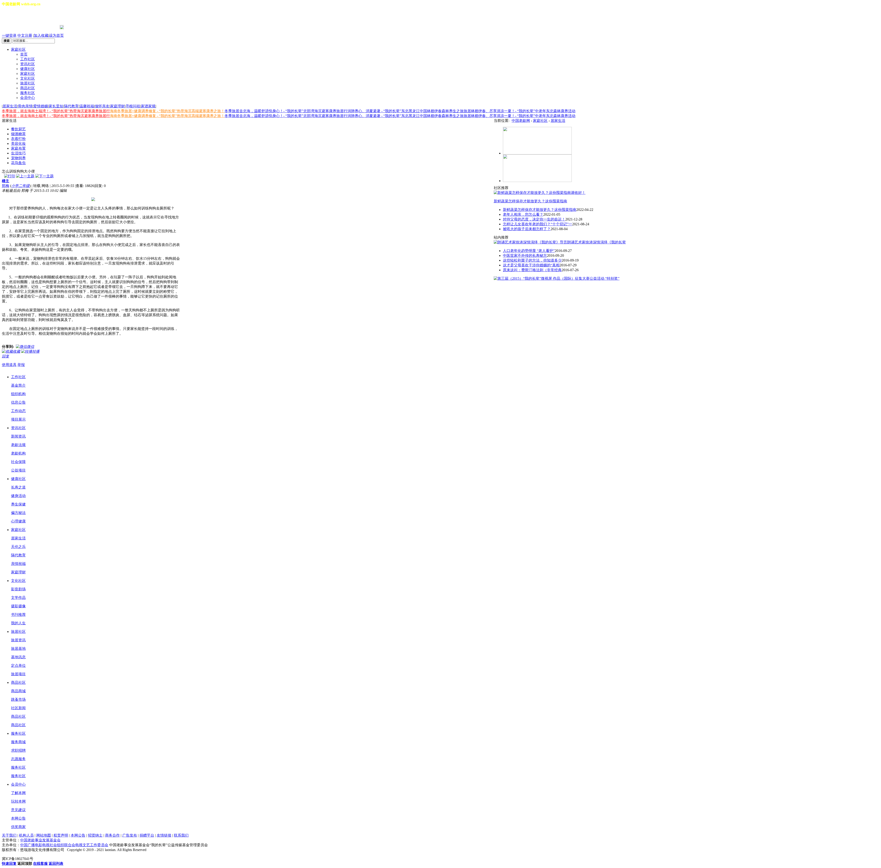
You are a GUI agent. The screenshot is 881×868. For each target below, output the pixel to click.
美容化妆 (18, 143)
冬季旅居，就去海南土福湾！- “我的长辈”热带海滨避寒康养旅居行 (56, 111)
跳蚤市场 (18, 699)
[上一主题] (25, 176)
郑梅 (5, 186)
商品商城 (18, 691)
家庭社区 (18, 49)
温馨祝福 (86, 106)
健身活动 (18, 496)
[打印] (9, 176)
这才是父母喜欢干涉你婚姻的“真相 (531, 265)
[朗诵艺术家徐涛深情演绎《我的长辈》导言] (530, 242)
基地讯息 (18, 657)
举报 (21, 365)
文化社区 (27, 78)
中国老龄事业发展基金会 (40, 840)
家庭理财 (117, 106)
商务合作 (112, 835)
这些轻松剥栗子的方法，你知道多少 (532, 260)
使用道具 (9, 365)
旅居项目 (18, 674)
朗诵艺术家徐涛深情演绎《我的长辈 (596, 242)
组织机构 (18, 394)
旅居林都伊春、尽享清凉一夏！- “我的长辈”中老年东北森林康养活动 (519, 111)
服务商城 (18, 742)
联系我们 (181, 835)
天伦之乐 (18, 547)
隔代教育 (71, 106)
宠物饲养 (18, 158)
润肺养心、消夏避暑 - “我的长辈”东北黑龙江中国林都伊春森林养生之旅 (405, 111)
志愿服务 (18, 759)
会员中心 (27, 98)
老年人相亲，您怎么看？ (523, 214)
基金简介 (18, 385)
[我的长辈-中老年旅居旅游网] (537, 181)
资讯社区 (27, 64)
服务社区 (27, 93)
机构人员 (26, 835)
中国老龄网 (521, 121)
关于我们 (9, 835)
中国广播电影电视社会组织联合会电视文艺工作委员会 (64, 845)
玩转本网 (18, 801)
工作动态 (18, 411)
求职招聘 (18, 750)
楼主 (5, 181)
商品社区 (27, 88)
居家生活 (10, 106)
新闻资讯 (18, 436)
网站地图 (43, 835)
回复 (5, 356)
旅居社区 (27, 83)
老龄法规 (18, 445)
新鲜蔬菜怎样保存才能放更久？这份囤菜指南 (530, 201)
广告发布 (129, 835)
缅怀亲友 (102, 106)
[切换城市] (15, 16)
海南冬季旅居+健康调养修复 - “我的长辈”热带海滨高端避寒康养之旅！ (167, 111)
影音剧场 (18, 589)
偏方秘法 (18, 513)
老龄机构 (18, 453)
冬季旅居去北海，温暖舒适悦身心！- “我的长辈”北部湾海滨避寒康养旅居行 (286, 111)
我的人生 (18, 623)
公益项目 (18, 470)
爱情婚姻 (40, 106)
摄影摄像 (18, 606)
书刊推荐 (18, 615)
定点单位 (18, 665)
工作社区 (27, 59)
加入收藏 (41, 35)
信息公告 (18, 402)
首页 (24, 54)
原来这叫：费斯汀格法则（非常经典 (532, 270)
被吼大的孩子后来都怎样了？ (527, 229)
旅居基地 (18, 648)
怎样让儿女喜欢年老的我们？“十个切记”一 (537, 224)
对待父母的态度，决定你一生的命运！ (534, 219)
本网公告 (18, 818)
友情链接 (164, 835)
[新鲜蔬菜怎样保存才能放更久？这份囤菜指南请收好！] (539, 193)
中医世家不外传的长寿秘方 (525, 255)
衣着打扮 (18, 139)
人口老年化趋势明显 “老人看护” (529, 251)
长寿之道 (18, 487)
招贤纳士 (95, 835)
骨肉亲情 (25, 106)
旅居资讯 (18, 640)
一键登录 (9, 35)
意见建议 (18, 810)
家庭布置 (18, 148)
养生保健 (18, 504)
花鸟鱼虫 (18, 163)
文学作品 (18, 598)
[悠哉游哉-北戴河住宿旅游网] (537, 153)
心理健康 (18, 521)
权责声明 (60, 835)
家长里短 (56, 106)
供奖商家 (18, 827)
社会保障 (18, 462)
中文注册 (24, 35)
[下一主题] (44, 176)
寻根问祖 (132, 106)
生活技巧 (18, 153)
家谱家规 (148, 106)
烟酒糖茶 (18, 134)
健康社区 (27, 69)
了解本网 (18, 793)
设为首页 (56, 35)
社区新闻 (18, 708)
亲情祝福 (18, 564)
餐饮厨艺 (18, 129)
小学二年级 (20, 186)
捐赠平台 (146, 835)
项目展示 (18, 419)
